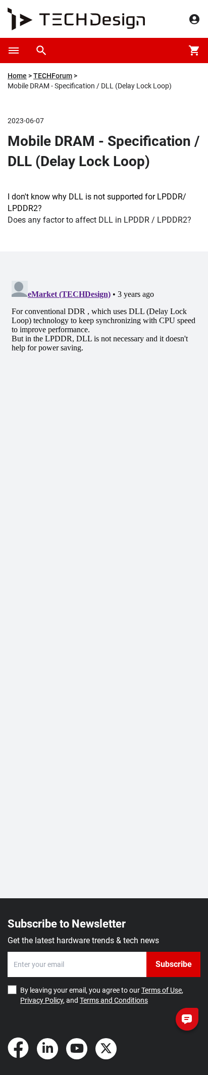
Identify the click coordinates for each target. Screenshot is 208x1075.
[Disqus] (104, 403)
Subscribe (173, 964)
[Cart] (194, 50)
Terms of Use (161, 990)
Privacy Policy (41, 1000)
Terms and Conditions (114, 1000)
